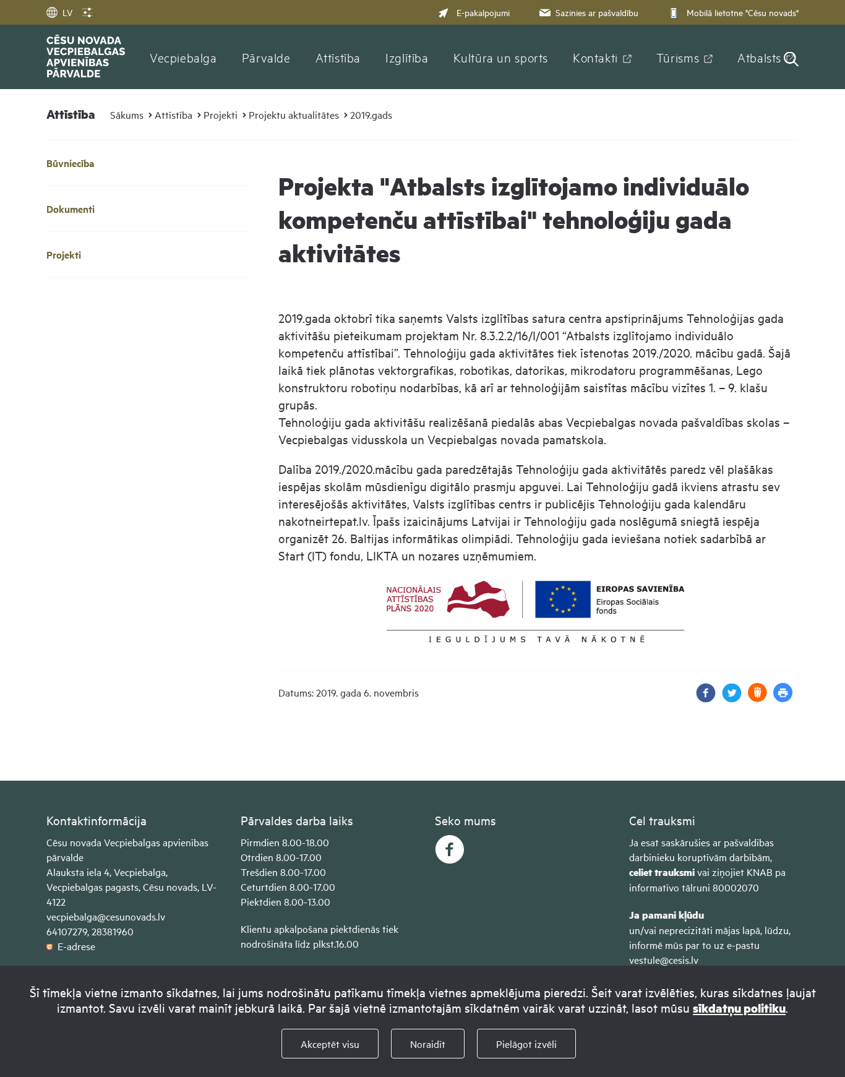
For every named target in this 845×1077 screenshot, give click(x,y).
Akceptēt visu (330, 1043)
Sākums (127, 114)
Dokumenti (70, 209)
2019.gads (371, 114)
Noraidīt (427, 1043)
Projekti (221, 114)
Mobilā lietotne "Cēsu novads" (743, 12)
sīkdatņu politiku (739, 1008)
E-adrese (74, 946)
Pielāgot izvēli (526, 1043)
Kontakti (595, 57)
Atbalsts (759, 57)
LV (67, 12)
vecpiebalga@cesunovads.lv (105, 916)
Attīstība (338, 57)
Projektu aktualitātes (294, 114)
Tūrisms (677, 57)
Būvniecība (70, 163)
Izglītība (407, 57)
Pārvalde (266, 57)
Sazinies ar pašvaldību (596, 12)
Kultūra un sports (500, 57)
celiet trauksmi (662, 872)
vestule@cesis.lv (663, 959)
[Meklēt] (791, 60)
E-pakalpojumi (483, 12)
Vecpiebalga (183, 57)
